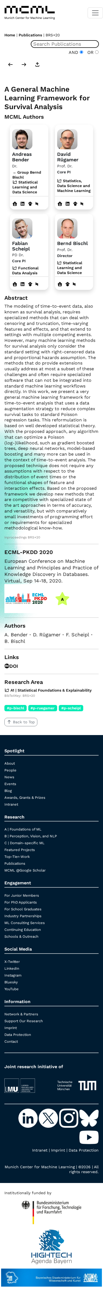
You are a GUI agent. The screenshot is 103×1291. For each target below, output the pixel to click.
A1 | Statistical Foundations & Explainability (50, 690)
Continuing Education (22, 930)
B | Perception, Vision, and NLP (30, 836)
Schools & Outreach (21, 936)
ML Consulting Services (24, 923)
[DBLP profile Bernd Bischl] (74, 284)
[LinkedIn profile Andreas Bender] (22, 203)
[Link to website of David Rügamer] (60, 203)
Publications (30, 35)
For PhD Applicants (20, 902)
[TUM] (77, 1083)
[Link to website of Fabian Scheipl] (15, 284)
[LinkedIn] (28, 1118)
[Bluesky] (89, 1118)
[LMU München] (26, 1083)
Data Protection (17, 1035)
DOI (13, 666)
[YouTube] (89, 1137)
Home (9, 35)
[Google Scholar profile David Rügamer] (75, 203)
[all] (37, 65)
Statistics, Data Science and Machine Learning (74, 186)
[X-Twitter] (49, 1118)
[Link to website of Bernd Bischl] (60, 284)
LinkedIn (11, 968)
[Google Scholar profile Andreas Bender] (30, 203)
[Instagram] (69, 1118)
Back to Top (24, 722)
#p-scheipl (71, 708)
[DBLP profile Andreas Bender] (36, 203)
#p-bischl (15, 708)
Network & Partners (21, 1014)
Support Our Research (23, 1021)
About (9, 763)
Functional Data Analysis (25, 270)
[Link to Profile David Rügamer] (67, 139)
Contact (11, 1041)
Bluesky (11, 982)
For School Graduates (22, 909)
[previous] (10, 65)
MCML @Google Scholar (25, 870)
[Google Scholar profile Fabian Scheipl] (30, 284)
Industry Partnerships (22, 916)
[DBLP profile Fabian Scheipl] (36, 284)
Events (10, 784)
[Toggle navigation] (95, 12)
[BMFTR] (51, 1210)
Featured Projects (19, 850)
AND (74, 52)
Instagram (12, 975)
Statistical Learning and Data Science (69, 268)
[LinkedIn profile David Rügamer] (67, 203)
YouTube (11, 989)
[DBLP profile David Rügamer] (81, 203)
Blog (8, 791)
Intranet (11, 804)
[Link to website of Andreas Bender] (15, 203)
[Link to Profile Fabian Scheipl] (22, 227)
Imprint (10, 1028)
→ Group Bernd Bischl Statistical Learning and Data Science (26, 182)
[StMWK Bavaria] (51, 1275)
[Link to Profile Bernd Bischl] (67, 227)
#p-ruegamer (42, 708)
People (10, 770)
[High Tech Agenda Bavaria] (51, 1244)
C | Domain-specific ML (24, 843)
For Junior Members (21, 895)
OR (90, 52)
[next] (24, 65)
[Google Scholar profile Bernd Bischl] (67, 284)
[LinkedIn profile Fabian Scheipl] (22, 284)
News (9, 777)
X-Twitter (12, 962)
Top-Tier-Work (17, 857)
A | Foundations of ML (22, 829)
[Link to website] (22, 139)
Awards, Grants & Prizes (24, 797)
